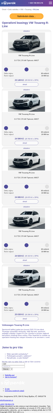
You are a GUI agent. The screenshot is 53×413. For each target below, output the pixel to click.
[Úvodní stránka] (13, 385)
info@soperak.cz (6, 400)
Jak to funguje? (11, 377)
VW (22, 9)
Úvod (4, 9)
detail (25, 84)
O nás (7, 389)
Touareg (28, 9)
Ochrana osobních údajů (14, 391)
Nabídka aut (9, 375)
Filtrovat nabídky (28, 16)
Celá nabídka (13, 9)
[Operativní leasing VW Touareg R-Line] (26, 56)
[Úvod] (8, 3)
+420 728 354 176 (7, 404)
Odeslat (6, 369)
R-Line (36, 9)
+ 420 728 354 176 (35, 3)
